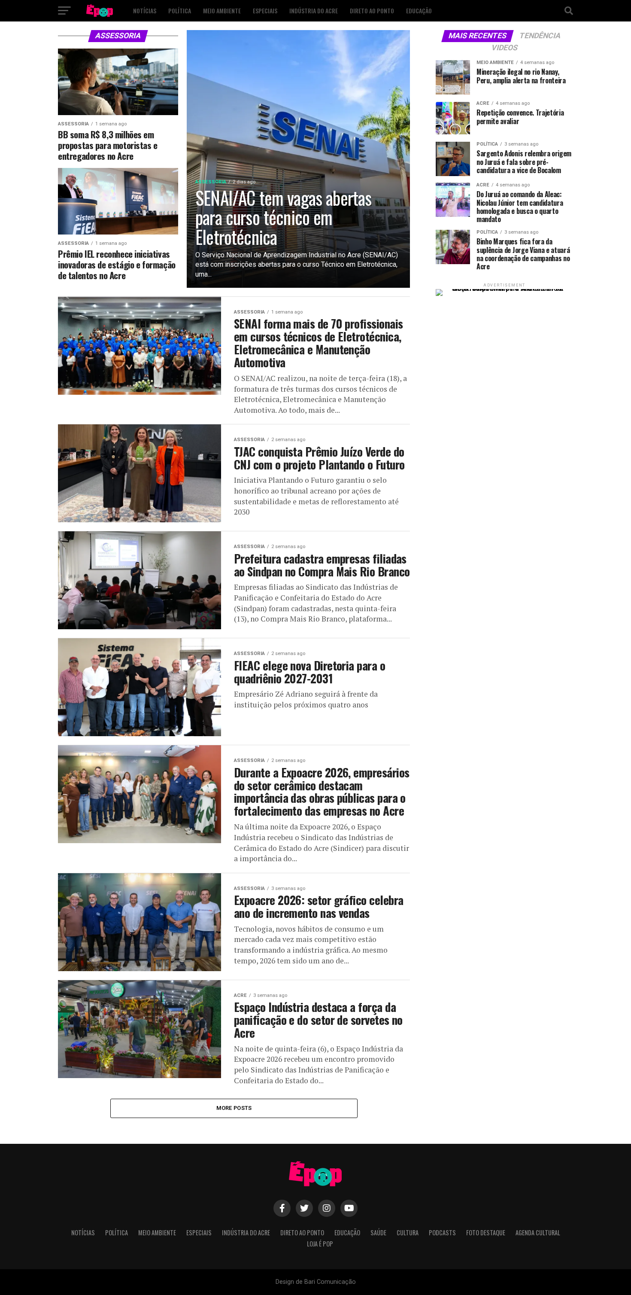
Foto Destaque (485, 1232)
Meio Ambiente (222, 10)
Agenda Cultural (538, 1232)
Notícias (144, 10)
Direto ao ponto (372, 10)
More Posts (234, 1108)
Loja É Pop (320, 1243)
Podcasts (442, 1232)
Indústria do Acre (313, 10)
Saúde (378, 1232)
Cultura (408, 1232)
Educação (419, 10)
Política (179, 10)
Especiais (265, 10)
